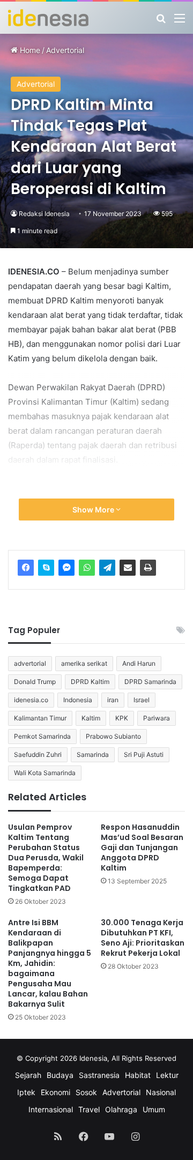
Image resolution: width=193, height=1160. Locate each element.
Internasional (50, 1109)
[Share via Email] (128, 568)
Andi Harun (138, 663)
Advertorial (65, 50)
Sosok (86, 1092)
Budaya (60, 1075)
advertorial (30, 663)
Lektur (167, 1075)
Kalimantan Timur (40, 718)
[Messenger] (66, 568)
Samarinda (93, 754)
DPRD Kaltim (90, 682)
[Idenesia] (48, 17)
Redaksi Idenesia (44, 214)
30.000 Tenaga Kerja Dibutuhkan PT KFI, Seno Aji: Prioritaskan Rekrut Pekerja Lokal (142, 937)
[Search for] (160, 22)
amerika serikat (84, 663)
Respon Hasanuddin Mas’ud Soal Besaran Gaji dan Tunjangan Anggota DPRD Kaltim (142, 847)
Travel (89, 1109)
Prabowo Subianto (113, 736)
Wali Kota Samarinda (45, 773)
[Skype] (46, 568)
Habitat (138, 1075)
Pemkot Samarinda (42, 736)
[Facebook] (26, 568)
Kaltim (90, 718)
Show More (94, 509)
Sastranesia (99, 1075)
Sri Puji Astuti (144, 754)
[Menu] (179, 22)
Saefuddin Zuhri (38, 754)
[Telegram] (107, 568)
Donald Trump (35, 682)
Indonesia (77, 700)
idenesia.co (31, 700)
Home (29, 50)
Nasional (161, 1092)
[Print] (148, 568)
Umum (154, 1109)
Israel (141, 700)
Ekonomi (55, 1092)
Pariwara (156, 718)
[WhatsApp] (87, 568)
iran (112, 700)
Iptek (26, 1092)
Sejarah (28, 1075)
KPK (121, 718)
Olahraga (121, 1109)
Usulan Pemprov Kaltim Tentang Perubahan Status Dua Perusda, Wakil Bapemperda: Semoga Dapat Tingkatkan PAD (46, 858)
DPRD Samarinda (150, 682)
